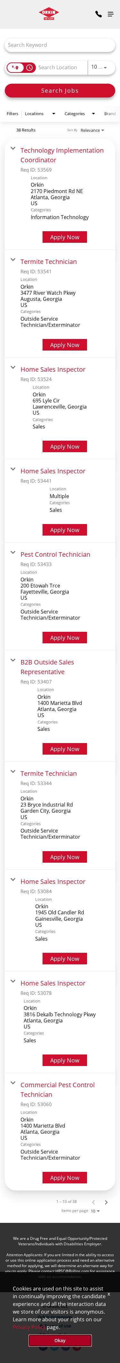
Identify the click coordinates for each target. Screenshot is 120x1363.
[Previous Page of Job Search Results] (93, 1201)
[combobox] (57, 45)
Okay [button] (60, 1340)
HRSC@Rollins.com (72, 1271)
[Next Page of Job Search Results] (106, 1201)
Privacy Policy (29, 1327)
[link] (60, 194)
